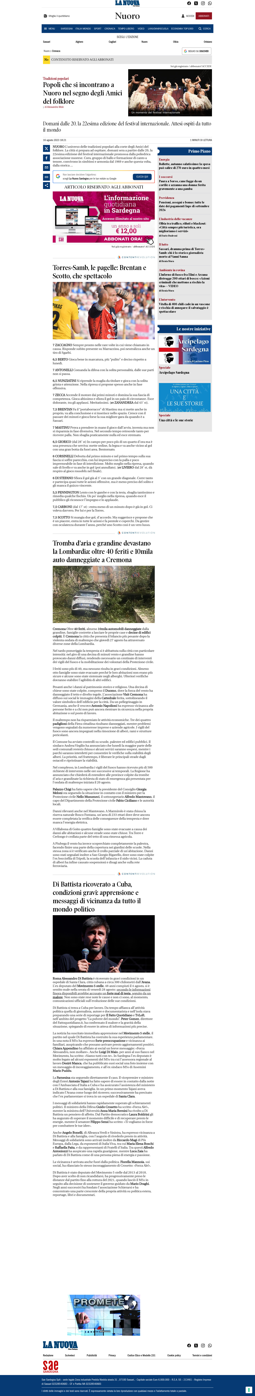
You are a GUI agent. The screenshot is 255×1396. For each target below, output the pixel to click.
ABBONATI (203, 16)
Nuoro (144, 42)
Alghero (79, 42)
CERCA (207, 29)
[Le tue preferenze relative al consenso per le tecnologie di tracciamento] (249, 1390)
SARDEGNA (67, 29)
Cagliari (112, 42)
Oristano (208, 42)
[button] (103, 1315)
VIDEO (141, 29)
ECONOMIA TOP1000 (182, 29)
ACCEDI (190, 16)
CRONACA (110, 29)
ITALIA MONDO (83, 29)
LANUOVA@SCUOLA (158, 29)
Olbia (175, 42)
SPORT (97, 29)
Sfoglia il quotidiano (59, 16)
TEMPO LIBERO (126, 29)
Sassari (46, 42)
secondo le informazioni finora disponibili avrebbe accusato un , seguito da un (102, 993)
